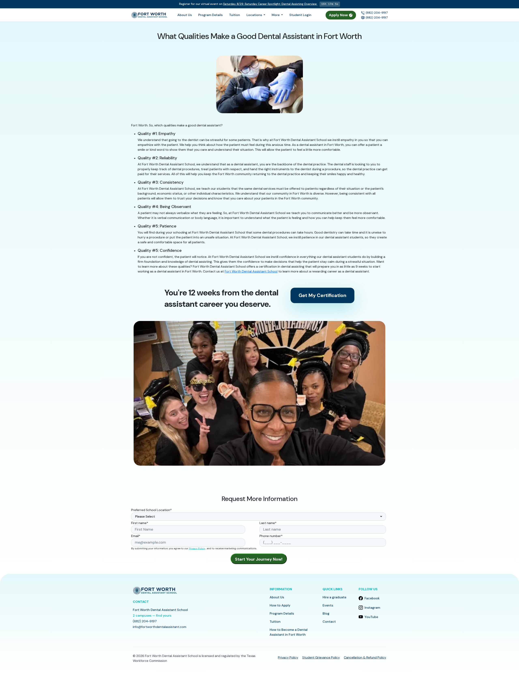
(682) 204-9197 (376, 12)
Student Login (300, 15)
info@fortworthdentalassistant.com (159, 627)
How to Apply (280, 605)
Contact (329, 621)
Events (328, 605)
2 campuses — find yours (152, 615)
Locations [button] (255, 15)
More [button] (276, 15)
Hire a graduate (334, 597)
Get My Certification (322, 295)
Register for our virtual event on (248, 4)
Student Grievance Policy (321, 657)
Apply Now (339, 15)
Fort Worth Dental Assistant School (251, 271)
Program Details (210, 15)
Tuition (234, 15)
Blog (326, 613)
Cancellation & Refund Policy (365, 657)
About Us (184, 15)
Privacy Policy (197, 548)
